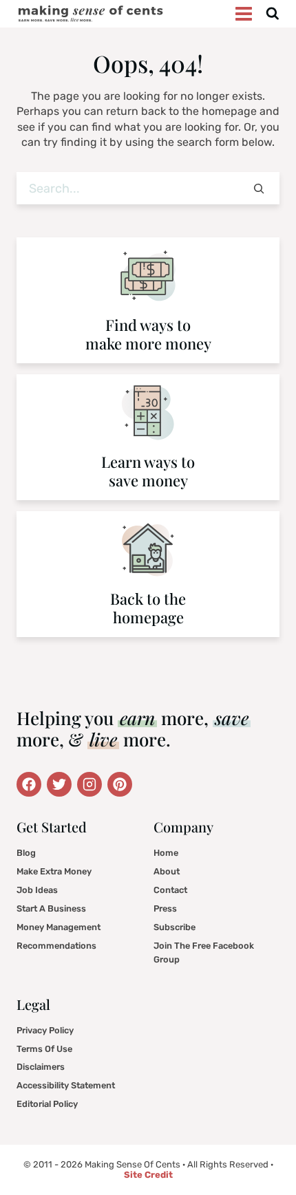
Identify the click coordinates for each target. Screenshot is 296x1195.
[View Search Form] (272, 14)
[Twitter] (29, 784)
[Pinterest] (119, 784)
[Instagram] (89, 784)
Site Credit (148, 1175)
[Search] (258, 188)
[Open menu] (244, 13)
